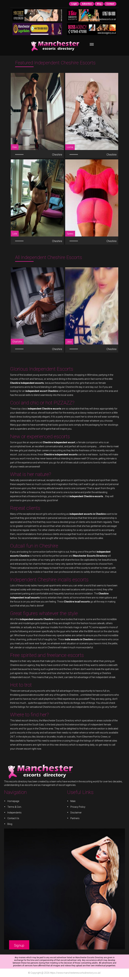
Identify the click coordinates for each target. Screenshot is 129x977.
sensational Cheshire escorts (45, 707)
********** (19, 155)
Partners (74, 818)
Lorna (70, 147)
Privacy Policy (77, 807)
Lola (14, 233)
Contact (110, 4)
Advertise (87, 4)
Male (72, 801)
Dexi (14, 147)
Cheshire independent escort (59, 442)
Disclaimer (76, 812)
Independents (14, 812)
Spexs (70, 233)
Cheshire (56, 154)
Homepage (13, 801)
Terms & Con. (14, 807)
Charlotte (17, 341)
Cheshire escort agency (22, 665)
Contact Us (13, 818)
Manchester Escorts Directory (58, 720)
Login (74, 4)
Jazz (69, 341)
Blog (99, 4)
